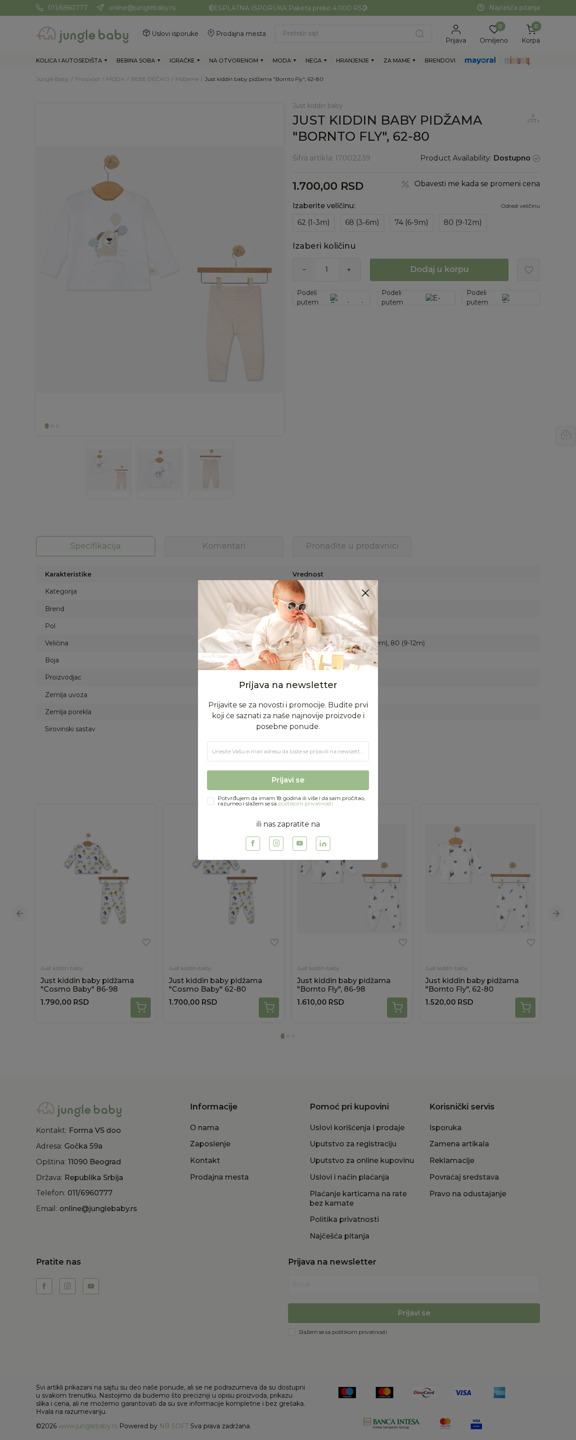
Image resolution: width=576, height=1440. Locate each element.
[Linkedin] (323, 843)
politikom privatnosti (305, 803)
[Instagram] (276, 843)
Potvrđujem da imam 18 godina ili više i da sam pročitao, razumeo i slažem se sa (291, 801)
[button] (365, 593)
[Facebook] (253, 843)
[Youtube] (299, 843)
